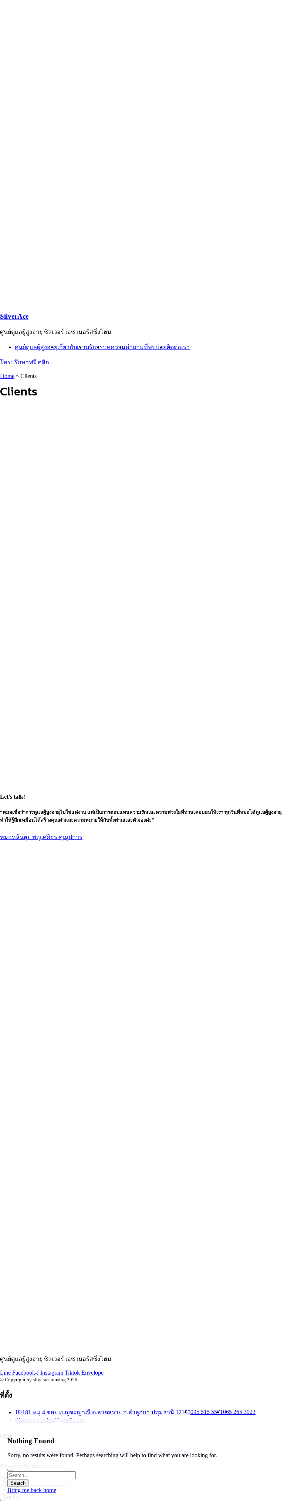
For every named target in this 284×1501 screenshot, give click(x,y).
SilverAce (14, 316)
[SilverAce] (92, 115)
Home (7, 376)
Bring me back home (31, 1490)
